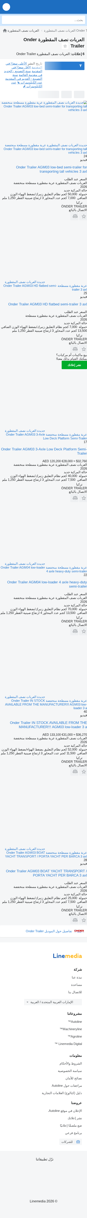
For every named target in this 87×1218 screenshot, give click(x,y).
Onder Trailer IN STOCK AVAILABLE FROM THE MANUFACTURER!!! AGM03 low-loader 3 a (48, 725)
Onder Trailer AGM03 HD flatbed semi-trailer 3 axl (47, 304)
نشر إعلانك (74, 365)
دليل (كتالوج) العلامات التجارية (62, 1093)
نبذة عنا (77, 977)
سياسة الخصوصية (70, 1071)
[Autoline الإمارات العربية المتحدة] (59, 7)
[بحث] (6, 20)
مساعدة (76, 984)
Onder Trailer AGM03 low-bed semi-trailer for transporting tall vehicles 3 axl (51, 169)
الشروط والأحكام (71, 1063)
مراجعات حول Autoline (67, 1085)
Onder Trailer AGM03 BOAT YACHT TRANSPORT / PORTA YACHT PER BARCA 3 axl (46, 873)
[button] (6, 7)
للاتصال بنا (75, 992)
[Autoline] (5, 30)
